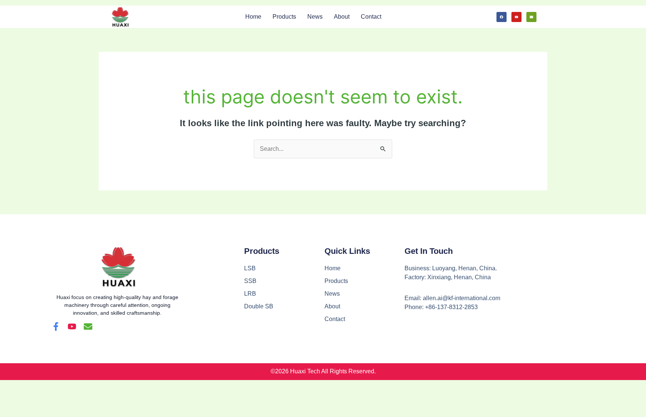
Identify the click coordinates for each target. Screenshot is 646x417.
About (342, 16)
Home (253, 16)
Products (284, 16)
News (315, 16)
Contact (371, 16)
